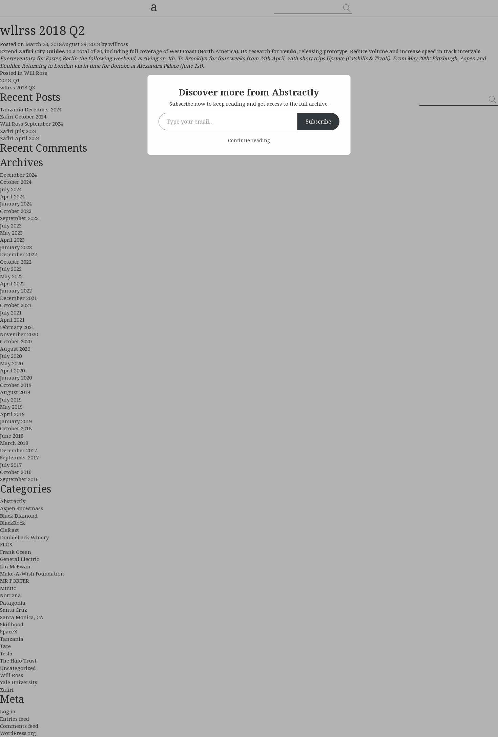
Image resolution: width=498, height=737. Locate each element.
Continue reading (249, 140)
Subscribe (318, 121)
